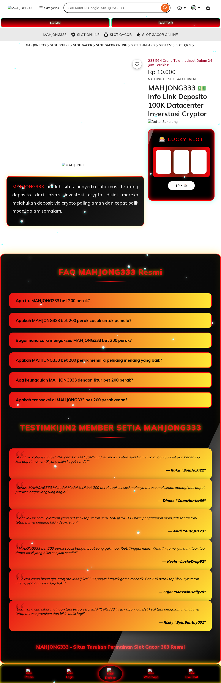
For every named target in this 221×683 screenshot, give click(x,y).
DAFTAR (166, 23)
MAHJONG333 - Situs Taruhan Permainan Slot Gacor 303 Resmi (110, 647)
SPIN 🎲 (181, 185)
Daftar (110, 677)
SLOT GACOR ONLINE (111, 45)
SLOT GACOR (82, 45)
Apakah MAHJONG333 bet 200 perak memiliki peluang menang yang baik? (89, 360)
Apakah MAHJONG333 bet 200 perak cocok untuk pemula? (73, 320)
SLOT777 (165, 45)
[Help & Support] (181, 8)
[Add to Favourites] (137, 64)
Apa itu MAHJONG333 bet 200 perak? (53, 300)
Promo (29, 677)
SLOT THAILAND (143, 45)
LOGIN (55, 23)
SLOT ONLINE (59, 45)
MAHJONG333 (36, 45)
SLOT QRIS (183, 45)
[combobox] (111, 8)
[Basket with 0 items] (208, 8)
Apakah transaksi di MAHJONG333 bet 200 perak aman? (71, 399)
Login (70, 677)
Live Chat (191, 677)
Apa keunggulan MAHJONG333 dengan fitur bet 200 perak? (74, 380)
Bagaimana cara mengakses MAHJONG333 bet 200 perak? (74, 340)
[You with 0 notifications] (196, 8)
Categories (51, 7)
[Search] (165, 8)
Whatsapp (151, 677)
